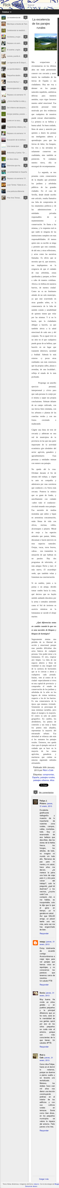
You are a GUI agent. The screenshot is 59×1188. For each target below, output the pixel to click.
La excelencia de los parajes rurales (21, 17)
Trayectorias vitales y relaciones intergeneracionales (27, 127)
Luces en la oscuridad (15, 120)
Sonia (42, 992)
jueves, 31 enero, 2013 (46, 804)
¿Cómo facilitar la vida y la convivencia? (22, 101)
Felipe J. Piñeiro (43, 802)
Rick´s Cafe (48, 770)
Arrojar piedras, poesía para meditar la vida (24, 114)
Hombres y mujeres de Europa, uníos (21, 36)
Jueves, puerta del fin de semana (20, 56)
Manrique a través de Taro (17, 24)
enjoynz (36, 1184)
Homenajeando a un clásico (18, 88)
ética (52, 780)
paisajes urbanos (41, 780)
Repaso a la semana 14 (16, 133)
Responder (44, 933)
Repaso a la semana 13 (16, 178)
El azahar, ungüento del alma (18, 49)
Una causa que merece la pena (19, 146)
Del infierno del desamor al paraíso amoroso (24, 107)
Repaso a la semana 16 (16, 43)
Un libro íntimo (12, 159)
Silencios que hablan (15, 165)
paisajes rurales (47, 777)
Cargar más (44, 1179)
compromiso (48, 774)
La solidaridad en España (17, 172)
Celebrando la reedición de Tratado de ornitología (26, 30)
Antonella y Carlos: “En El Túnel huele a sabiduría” (26, 152)
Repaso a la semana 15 (16, 94)
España (35, 777)
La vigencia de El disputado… (18, 62)
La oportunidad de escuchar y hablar (21, 69)
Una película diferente (15, 191)
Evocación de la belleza (16, 139)
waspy (42, 941)
